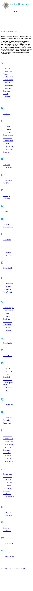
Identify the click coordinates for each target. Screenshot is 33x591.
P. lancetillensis (8, 284)
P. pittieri (6, 377)
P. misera (6, 319)
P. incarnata (7, 240)
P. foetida (6, 199)
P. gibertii (6, 211)
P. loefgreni (7, 292)
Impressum (16, 586)
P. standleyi (7, 453)
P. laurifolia (7, 286)
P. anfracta (7, 88)
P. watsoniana (8, 543)
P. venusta (6, 528)
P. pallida (6, 368)
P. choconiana (8, 135)
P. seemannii (7, 436)
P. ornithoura (7, 356)
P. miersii (6, 313)
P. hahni (6, 224)
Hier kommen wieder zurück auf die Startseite (13, 568)
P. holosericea (8, 227)
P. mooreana (7, 322)
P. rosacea (7, 423)
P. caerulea (7, 129)
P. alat (5, 74)
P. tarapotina (7, 474)
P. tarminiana (7, 477)
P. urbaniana (7, 515)
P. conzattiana (8, 149)
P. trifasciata (7, 488)
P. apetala (6, 91)
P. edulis (6, 183)
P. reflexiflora (8, 417)
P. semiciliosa (8, 439)
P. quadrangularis (9, 404)
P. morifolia (7, 325)
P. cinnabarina (8, 141)
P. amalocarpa (8, 80)
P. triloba (6, 491)
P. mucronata (7, 327)
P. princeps (7, 383)
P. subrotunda (8, 461)
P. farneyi (6, 196)
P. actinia (6, 68)
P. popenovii (7, 380)
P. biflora (6, 114)
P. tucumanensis (8, 496)
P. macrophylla (8, 308)
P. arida (5, 94)
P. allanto (8, 77)
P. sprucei (6, 450)
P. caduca (6, 126)
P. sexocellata (8, 444)
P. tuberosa (7, 494)
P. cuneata (6, 152)
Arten (17, 12)
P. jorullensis (7, 252)
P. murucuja (7, 330)
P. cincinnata (7, 138)
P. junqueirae (7, 255)
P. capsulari (7, 132)
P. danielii (6, 165)
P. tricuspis (7, 485)
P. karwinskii (7, 268)
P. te (7, 480)
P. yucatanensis (8, 556)
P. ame (8, 85)
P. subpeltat (7, 458)
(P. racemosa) (8, 383)
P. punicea (6, 390)
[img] (16, 5)
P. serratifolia (8, 441)
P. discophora (8, 167)
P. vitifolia (7, 531)
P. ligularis (7, 289)
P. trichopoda (7, 482)
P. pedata (6, 374)
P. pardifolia (7, 371)
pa (7, 387)
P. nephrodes (7, 343)
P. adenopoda (7, 71)
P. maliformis (8, 310)
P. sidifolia (7, 447)
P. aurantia (7, 97)
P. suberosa (7, 456)
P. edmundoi (7, 180)
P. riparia (6, 420)
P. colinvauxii (8, 146)
